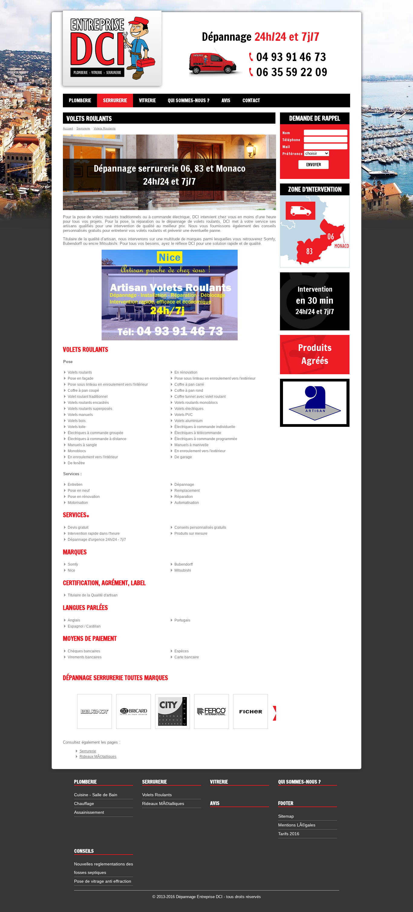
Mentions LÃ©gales (296, 825)
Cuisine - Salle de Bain (95, 794)
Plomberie (80, 100)
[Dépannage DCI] (112, 48)
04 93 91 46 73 (291, 57)
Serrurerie (115, 100)
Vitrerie (147, 100)
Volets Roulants (104, 128)
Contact (251, 100)
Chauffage (84, 803)
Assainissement (89, 812)
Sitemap (286, 816)
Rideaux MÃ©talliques (98, 757)
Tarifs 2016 (288, 833)
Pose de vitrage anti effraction (102, 881)
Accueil (68, 128)
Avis (226, 100)
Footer (285, 803)
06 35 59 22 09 (291, 72)
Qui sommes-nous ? (189, 100)
